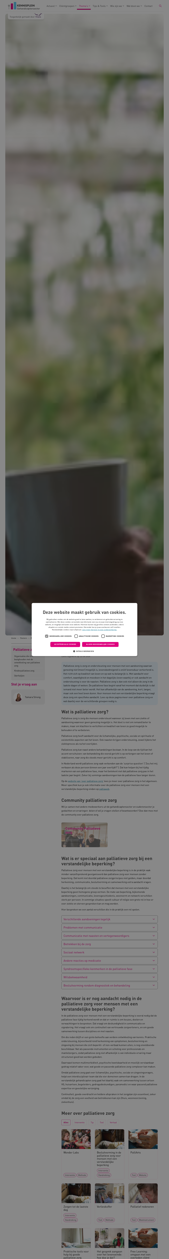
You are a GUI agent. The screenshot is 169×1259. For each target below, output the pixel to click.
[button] (84, 651)
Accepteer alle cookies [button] (65, 644)
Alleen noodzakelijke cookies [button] (100, 644)
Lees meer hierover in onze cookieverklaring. (99, 630)
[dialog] (84, 629)
